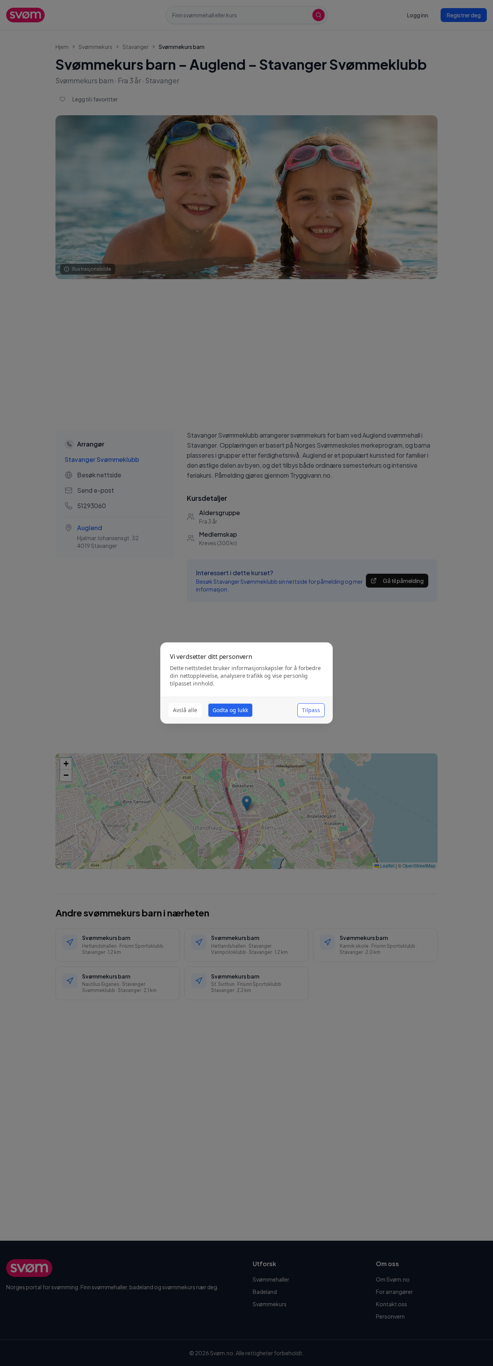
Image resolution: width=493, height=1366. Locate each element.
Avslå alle (185, 710)
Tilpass (311, 710)
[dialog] (246, 683)
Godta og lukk (230, 710)
